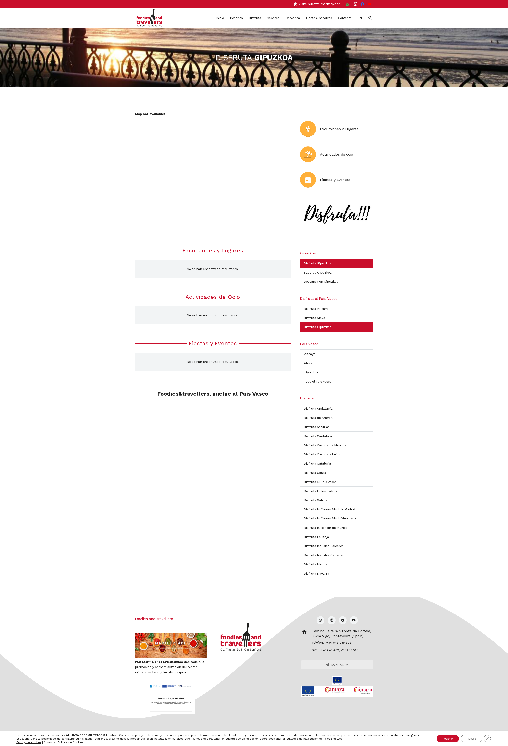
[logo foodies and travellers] (149, 18)
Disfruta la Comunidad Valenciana (330, 518)
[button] (370, 17)
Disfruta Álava (314, 318)
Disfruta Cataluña (317, 463)
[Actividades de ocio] (310, 154)
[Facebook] (362, 4)
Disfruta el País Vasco (320, 482)
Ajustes (471, 738)
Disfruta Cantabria (318, 436)
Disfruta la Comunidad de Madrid (329, 509)
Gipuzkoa (311, 372)
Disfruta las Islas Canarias (324, 555)
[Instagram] (355, 4)
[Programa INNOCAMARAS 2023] (337, 691)
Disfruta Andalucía (318, 408)
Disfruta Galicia (315, 500)
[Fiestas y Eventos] (310, 180)
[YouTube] (369, 4)
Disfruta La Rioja (316, 537)
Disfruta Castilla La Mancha (325, 445)
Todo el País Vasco (318, 381)
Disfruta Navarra (316, 573)
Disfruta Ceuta (315, 473)
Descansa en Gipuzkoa (321, 281)
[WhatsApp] (348, 4)
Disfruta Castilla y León (322, 454)
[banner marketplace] (171, 645)
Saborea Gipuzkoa (318, 272)
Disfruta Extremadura (321, 491)
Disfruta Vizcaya (316, 309)
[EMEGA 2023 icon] (171, 697)
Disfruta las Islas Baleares (323, 546)
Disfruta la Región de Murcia (325, 528)
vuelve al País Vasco (240, 393)
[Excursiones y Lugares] (310, 129)
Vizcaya (309, 354)
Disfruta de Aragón (318, 418)
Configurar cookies (28, 742)
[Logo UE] (337, 680)
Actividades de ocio (336, 154)
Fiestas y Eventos (335, 180)
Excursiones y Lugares (339, 129)
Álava (308, 363)
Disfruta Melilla (315, 564)
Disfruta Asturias (317, 427)
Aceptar (448, 738)
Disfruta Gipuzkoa (317, 263)
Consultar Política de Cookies (63, 742)
